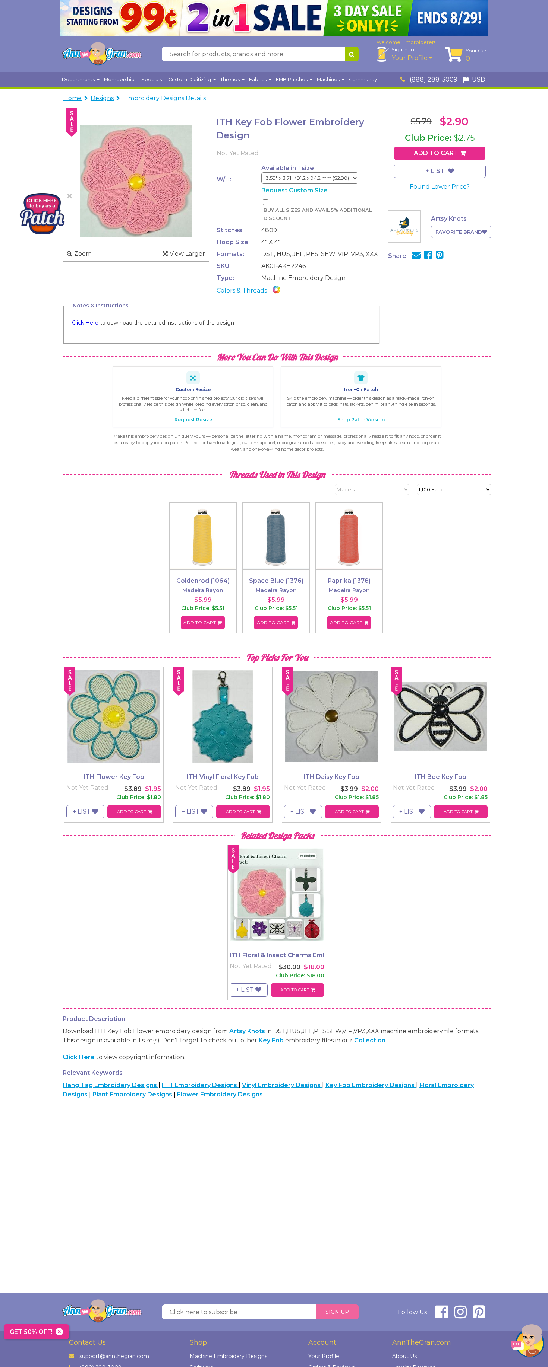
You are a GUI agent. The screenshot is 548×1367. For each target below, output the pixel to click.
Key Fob (271, 1040)
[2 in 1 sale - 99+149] (274, 18)
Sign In (402, 49)
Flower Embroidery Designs (220, 1094)
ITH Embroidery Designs (200, 1085)
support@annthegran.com (114, 1356)
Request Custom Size (294, 190)
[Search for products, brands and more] (352, 54)
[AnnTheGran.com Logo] (102, 54)
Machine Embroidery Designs (228, 1356)
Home (72, 98)
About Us (404, 1356)
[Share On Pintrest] (440, 255)
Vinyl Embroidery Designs (282, 1085)
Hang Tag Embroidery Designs (110, 1085)
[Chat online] (527, 1342)
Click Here (86, 322)
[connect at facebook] (441, 1315)
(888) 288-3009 (432, 79)
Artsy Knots (247, 1031)
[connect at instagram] (460, 1315)
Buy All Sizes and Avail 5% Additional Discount (318, 214)
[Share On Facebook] (428, 255)
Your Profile (410, 57)
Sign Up (337, 1312)
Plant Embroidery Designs (133, 1094)
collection (369, 1040)
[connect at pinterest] (479, 1315)
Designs (102, 98)
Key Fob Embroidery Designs (370, 1085)
